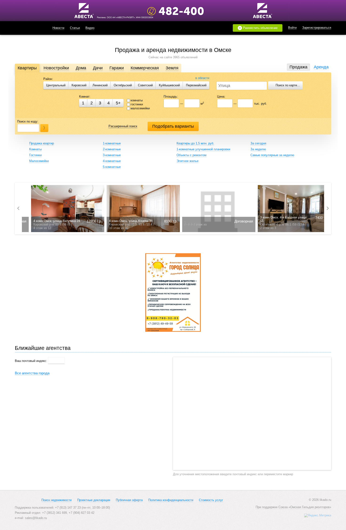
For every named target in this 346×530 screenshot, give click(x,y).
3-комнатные (112, 155)
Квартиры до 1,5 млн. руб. (195, 143)
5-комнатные (112, 167)
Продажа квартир (41, 143)
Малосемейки (39, 161)
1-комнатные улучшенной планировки (203, 149)
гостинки (137, 104)
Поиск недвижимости (56, 500)
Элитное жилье (187, 161)
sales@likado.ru (36, 518)
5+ (118, 103)
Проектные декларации (93, 500)
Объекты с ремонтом (191, 155)
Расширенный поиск (123, 126)
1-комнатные (112, 143)
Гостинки (35, 155)
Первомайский (196, 85)
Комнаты (35, 149)
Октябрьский (123, 85)
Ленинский (100, 85)
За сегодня (258, 143)
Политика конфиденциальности (170, 500)
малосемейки (140, 108)
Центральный (55, 85)
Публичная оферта (129, 500)
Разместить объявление (258, 28)
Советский (145, 85)
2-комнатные (112, 149)
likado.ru (28, 28)
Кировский (79, 85)
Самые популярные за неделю (272, 155)
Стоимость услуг (211, 500)
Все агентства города (32, 373)
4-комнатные (112, 161)
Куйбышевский (169, 85)
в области (202, 78)
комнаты (137, 100)
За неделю (258, 149)
